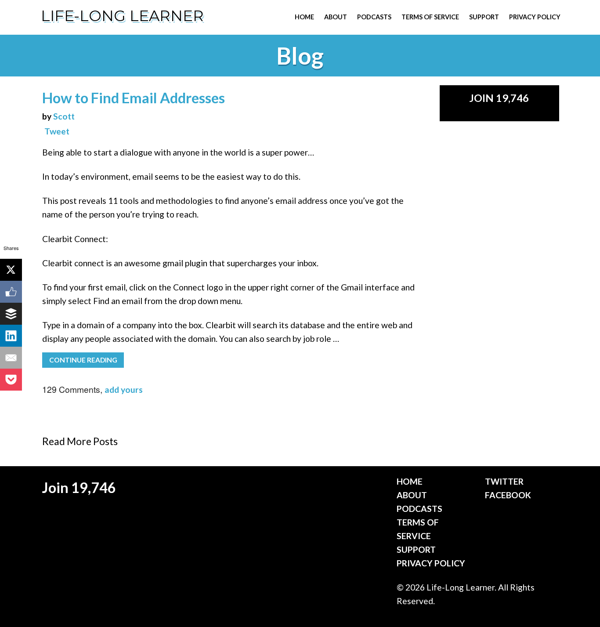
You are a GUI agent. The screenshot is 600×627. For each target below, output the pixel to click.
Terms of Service (430, 17)
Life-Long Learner (122, 16)
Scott (64, 116)
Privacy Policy (534, 17)
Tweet (56, 131)
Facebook (508, 495)
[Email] (11, 358)
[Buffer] (11, 314)
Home (304, 17)
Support (484, 17)
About (335, 17)
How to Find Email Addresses (133, 97)
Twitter (504, 481)
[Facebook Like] (11, 292)
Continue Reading (83, 360)
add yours (124, 389)
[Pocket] (11, 380)
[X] (11, 270)
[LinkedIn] (11, 336)
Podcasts (374, 17)
